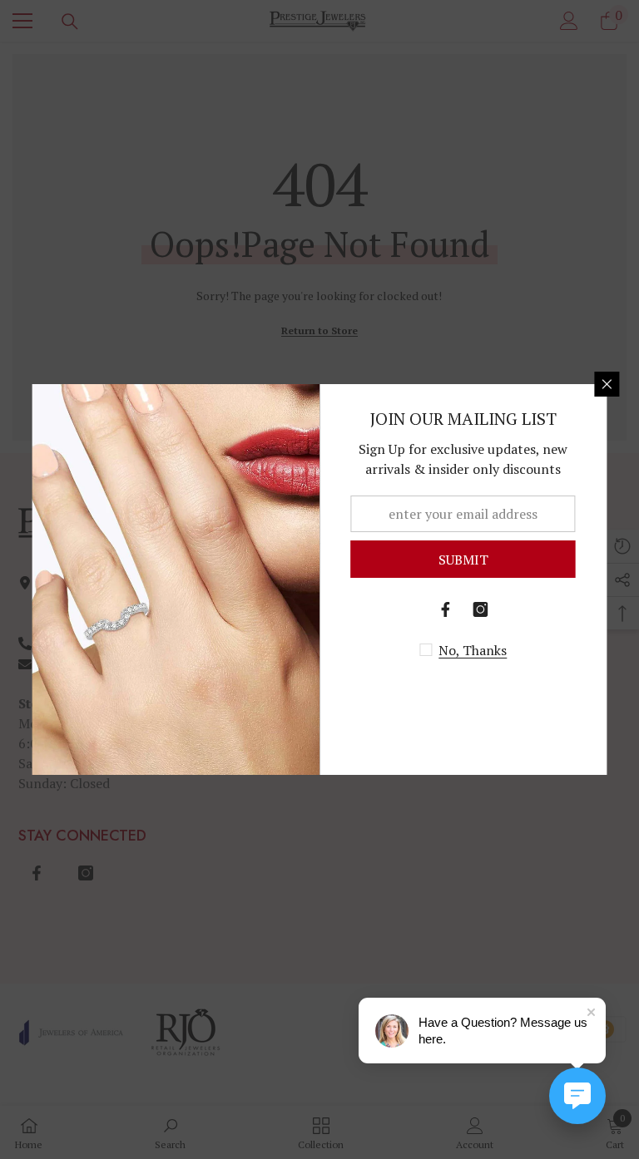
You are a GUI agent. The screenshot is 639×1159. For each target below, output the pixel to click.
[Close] (607, 384)
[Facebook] (445, 609)
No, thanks (472, 650)
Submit (463, 559)
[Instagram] (480, 609)
